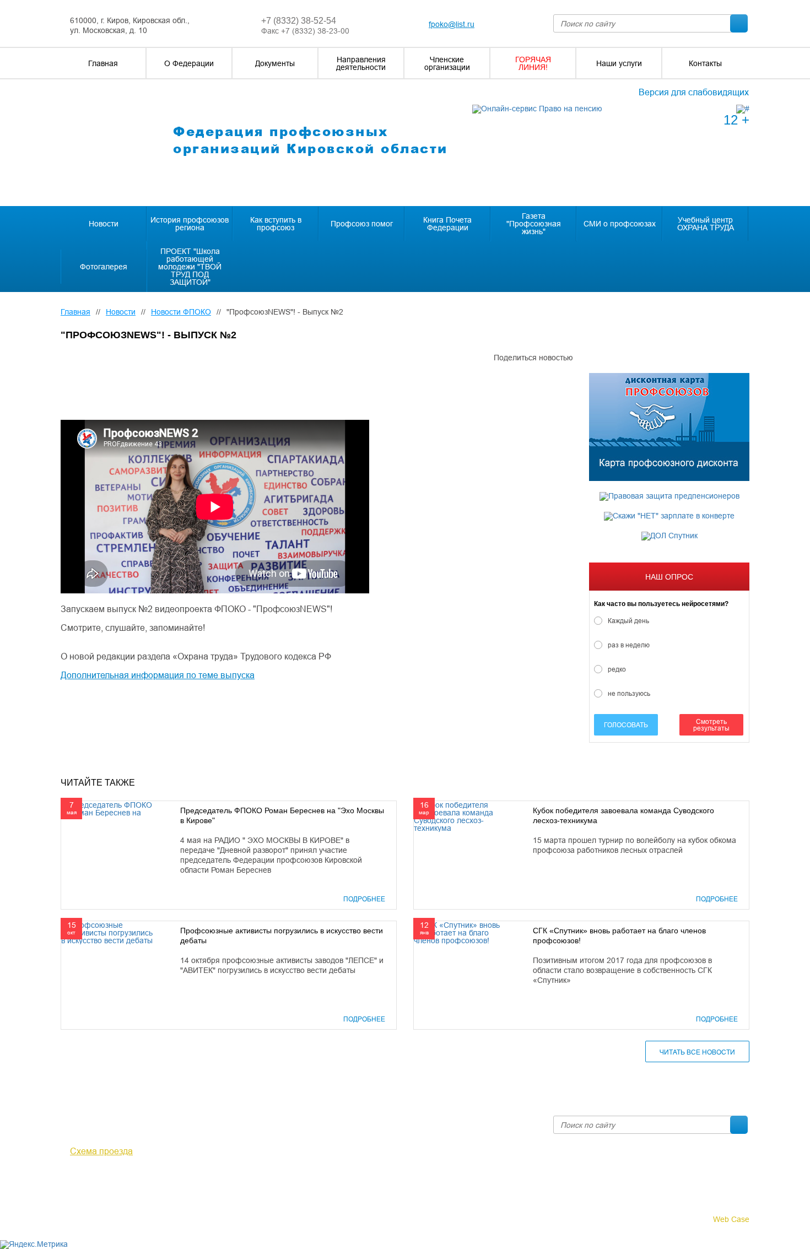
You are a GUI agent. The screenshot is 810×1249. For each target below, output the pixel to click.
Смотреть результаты (711, 724)
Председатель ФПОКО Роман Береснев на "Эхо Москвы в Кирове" (282, 815)
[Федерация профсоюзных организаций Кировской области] (106, 143)
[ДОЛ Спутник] (669, 536)
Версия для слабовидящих (694, 92)
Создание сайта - (698, 1219)
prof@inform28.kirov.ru (469, 1120)
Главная (75, 311)
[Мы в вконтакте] (67, 1181)
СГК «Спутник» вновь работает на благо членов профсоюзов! (619, 935)
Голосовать (626, 725)
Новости (121, 311)
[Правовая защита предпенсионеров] (669, 496)
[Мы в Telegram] (83, 1181)
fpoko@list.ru (451, 24)
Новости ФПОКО (181, 311)
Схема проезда (101, 1151)
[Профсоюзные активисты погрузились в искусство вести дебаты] (109, 932)
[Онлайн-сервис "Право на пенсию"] (537, 108)
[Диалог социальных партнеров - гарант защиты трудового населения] (742, 108)
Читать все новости (697, 1052)
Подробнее (364, 899)
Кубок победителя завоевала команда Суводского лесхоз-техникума (623, 815)
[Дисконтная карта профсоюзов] (669, 427)
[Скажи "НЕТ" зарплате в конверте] (669, 516)
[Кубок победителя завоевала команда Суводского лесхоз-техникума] (462, 816)
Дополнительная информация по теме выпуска (158, 675)
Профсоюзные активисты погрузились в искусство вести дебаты (281, 935)
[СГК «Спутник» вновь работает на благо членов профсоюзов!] (462, 932)
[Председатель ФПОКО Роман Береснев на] (109, 808)
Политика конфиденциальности (118, 1206)
